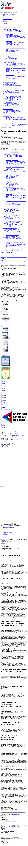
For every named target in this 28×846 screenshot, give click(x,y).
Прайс (4, 16)
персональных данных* (6, 151)
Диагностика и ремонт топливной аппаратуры (16, 119)
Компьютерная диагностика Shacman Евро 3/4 (16, 72)
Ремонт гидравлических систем (13, 120)
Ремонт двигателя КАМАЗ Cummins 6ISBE (15, 48)
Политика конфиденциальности (8, 541)
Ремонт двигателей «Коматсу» (12, 59)
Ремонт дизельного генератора (12, 92)
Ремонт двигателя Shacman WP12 (13, 49)
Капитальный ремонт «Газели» (13, 125)
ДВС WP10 (8, 56)
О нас (4, 20)
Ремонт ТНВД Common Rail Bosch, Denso (15, 36)
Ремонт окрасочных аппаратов (10, 103)
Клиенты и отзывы (7, 19)
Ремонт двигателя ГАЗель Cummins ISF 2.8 (15, 46)
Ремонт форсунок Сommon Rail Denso (14, 31)
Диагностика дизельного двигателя (13, 79)
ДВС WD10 (8, 55)
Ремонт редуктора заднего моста (13, 107)
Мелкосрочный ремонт (11, 121)
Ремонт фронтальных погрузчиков (13, 113)
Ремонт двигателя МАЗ (11, 52)
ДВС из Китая (9, 54)
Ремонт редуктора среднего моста (13, 106)
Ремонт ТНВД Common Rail (12, 35)
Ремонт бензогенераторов (9, 84)
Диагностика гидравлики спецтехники (14, 63)
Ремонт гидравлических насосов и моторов (15, 64)
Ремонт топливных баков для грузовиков (15, 38)
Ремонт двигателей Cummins (12, 50)
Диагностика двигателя (11, 78)
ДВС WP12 (8, 57)
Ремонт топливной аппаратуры (10, 29)
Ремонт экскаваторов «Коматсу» (13, 110)
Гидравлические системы (8, 62)
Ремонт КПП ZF (9, 100)
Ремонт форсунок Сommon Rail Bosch (14, 30)
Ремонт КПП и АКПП (8, 98)
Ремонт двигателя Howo (11, 51)
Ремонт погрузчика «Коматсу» (12, 114)
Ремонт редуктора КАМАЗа (12, 83)
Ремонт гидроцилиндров (11, 65)
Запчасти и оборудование (8, 14)
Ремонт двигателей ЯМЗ (11, 58)
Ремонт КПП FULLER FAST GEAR (14, 99)
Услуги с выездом (7, 116)
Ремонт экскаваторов (8, 109)
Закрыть (2, 486)
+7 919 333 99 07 (4, 441)
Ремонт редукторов (7, 105)
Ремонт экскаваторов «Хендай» (13, 111)
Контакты (5, 21)
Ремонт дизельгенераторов (9, 91)
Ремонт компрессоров (8, 93)
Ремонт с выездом (10, 123)
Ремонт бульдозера (7, 86)
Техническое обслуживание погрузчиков (12, 112)
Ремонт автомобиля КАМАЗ (9, 82)
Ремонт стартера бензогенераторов (13, 85)
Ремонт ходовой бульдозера (12, 88)
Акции (4, 17)
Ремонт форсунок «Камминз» (12, 44)
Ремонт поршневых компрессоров (13, 96)
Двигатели (5, 45)
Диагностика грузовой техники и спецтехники (16, 124)
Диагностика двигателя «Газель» (13, 80)
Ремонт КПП (9, 102)
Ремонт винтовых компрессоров (13, 95)
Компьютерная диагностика (9, 66)
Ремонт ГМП (6, 89)
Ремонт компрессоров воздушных (13, 97)
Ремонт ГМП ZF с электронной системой (15, 90)
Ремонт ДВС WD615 (10, 61)
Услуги (4, 15)
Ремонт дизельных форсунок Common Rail (15, 37)
